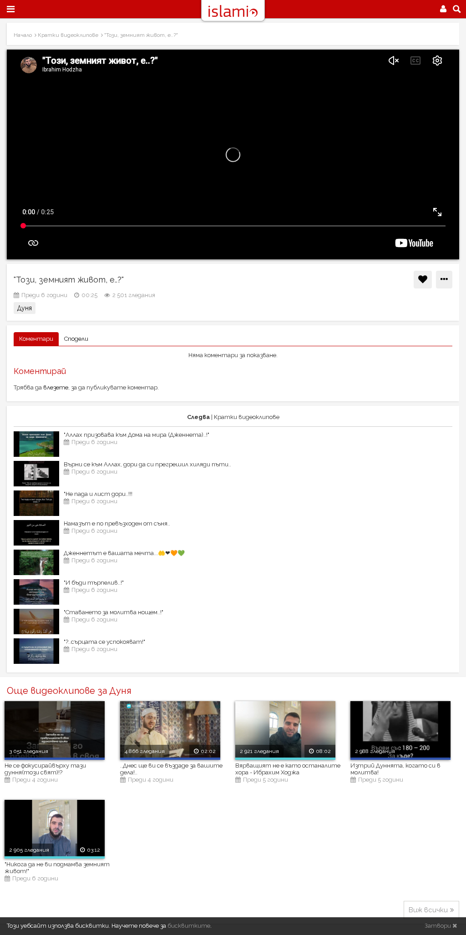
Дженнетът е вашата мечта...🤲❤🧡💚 (124, 553)
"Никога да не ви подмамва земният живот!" (57, 867)
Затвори (438, 925)
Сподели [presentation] (76, 338)
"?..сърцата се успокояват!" (104, 641)
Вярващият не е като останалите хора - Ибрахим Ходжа (287, 769)
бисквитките (188, 925)
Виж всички (428, 910)
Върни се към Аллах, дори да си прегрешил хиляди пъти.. (147, 464)
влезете (55, 387)
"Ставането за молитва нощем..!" (113, 612)
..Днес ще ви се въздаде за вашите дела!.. (171, 769)
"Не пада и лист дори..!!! (98, 493)
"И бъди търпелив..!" (94, 582)
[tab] (36, 339)
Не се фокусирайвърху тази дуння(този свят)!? (45, 769)
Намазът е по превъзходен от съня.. (117, 523)
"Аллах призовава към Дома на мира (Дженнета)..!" (136, 434)
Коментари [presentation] (36, 338)
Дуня (24, 308)
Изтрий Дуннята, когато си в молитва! (395, 769)
